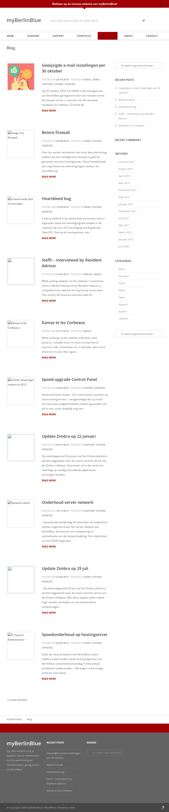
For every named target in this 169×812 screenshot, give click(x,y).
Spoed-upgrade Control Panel (69, 379)
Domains (124, 276)
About (128, 35)
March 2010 (125, 232)
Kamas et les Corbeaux (63, 322)
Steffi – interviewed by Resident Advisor (136, 116)
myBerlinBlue (24, 20)
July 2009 (124, 246)
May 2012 (124, 197)
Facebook (149, 20)
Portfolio (84, 35)
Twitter (143, 20)
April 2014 (124, 176)
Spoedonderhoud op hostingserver (75, 634)
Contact (152, 35)
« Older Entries (17, 700)
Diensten (33, 35)
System (58, 84)
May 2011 (124, 225)
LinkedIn (160, 20)
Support (58, 35)
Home (10, 35)
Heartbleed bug (56, 198)
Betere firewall (56, 132)
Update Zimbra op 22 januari (69, 436)
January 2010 (126, 239)
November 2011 (127, 211)
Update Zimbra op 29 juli (65, 568)
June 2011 (124, 218)
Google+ (155, 20)
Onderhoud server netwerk (67, 502)
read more (49, 110)
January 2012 (126, 204)
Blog (107, 35)
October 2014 (126, 161)
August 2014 (125, 169)
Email (87, 79)
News (96, 79)
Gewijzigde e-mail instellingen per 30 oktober (139, 90)
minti (72, 807)
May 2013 (124, 183)
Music (97, 274)
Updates (69, 84)
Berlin (88, 274)
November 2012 (127, 190)
